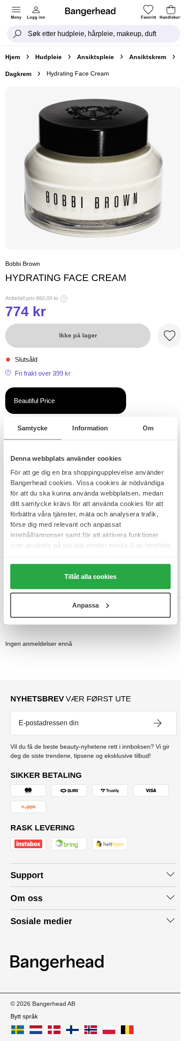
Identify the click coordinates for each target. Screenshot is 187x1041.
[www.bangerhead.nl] (36, 1029)
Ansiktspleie (95, 56)
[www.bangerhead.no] (90, 1029)
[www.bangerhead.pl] (109, 1029)
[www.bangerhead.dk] (54, 1029)
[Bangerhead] (94, 11)
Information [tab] (90, 427)
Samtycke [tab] (32, 427)
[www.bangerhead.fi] (72, 1029)
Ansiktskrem (147, 56)
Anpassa (85, 604)
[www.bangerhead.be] (127, 1029)
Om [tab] (148, 427)
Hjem (12, 56)
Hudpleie (48, 56)
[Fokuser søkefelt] (17, 34)
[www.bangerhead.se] (17, 1029)
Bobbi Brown (22, 263)
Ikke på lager (78, 335)
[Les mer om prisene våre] (63, 298)
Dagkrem (18, 73)
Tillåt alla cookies (90, 576)
